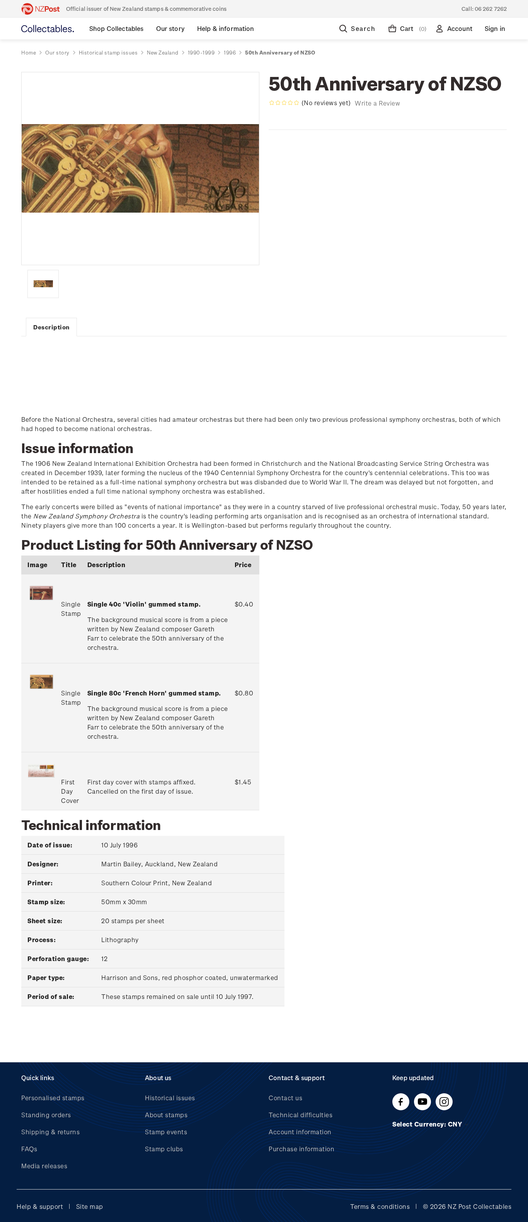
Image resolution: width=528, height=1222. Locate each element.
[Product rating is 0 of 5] (284, 103)
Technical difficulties (300, 1114)
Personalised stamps (53, 1097)
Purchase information (301, 1148)
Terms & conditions (380, 1206)
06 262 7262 (491, 8)
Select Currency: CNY (428, 1124)
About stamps (166, 1114)
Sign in (495, 28)
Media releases (44, 1165)
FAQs (29, 1148)
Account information (300, 1131)
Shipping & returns (50, 1131)
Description (51, 327)
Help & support (40, 1206)
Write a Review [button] (377, 103)
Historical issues (170, 1097)
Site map (89, 1206)
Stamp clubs (164, 1148)
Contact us (285, 1097)
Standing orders (46, 1114)
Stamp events (166, 1131)
